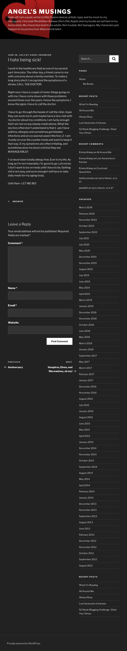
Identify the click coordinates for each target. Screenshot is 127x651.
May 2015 (84, 429)
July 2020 (84, 244)
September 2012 (88, 559)
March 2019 (85, 300)
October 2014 (86, 460)
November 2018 (88, 318)
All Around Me (86, 110)
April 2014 (84, 485)
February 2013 (86, 534)
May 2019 (84, 287)
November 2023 (88, 219)
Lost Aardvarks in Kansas (92, 122)
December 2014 (87, 448)
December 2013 (87, 503)
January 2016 (86, 411)
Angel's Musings (39, 11)
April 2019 (84, 293)
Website (13, 322)
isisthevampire (87, 178)
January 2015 (86, 442)
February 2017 (86, 374)
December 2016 (87, 386)
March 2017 (85, 367)
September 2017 (88, 355)
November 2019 (88, 263)
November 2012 (87, 547)
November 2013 (88, 509)
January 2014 (86, 497)
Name (12, 288)
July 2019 (84, 275)
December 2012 (87, 540)
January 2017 (86, 380)
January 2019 (86, 306)
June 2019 (84, 281)
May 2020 (84, 250)
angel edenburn (40, 55)
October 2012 (86, 553)
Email (12, 305)
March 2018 (85, 343)
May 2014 (84, 479)
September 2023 (88, 232)
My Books (88, 83)
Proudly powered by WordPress (23, 643)
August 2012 (86, 565)
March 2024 (85, 207)
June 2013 (84, 528)
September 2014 (88, 466)
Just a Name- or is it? (102, 187)
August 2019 (86, 269)
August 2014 (86, 472)
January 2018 (86, 349)
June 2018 (84, 330)
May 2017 (84, 361)
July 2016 (84, 405)
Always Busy (85, 116)
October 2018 (86, 324)
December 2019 (87, 256)
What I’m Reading (88, 104)
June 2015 (84, 423)
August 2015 (86, 417)
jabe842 (83, 187)
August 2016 (86, 398)
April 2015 (84, 435)
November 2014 (88, 454)
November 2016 (88, 392)
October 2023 (86, 225)
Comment (15, 243)
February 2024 (87, 213)
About (82, 79)
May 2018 (84, 337)
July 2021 (84, 238)
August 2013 (86, 522)
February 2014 (86, 491)
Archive (18, 201)
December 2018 (87, 312)
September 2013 (88, 516)
